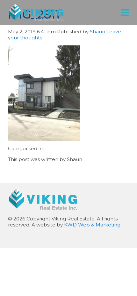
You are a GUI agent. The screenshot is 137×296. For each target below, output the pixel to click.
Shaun (97, 32)
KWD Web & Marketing (92, 225)
